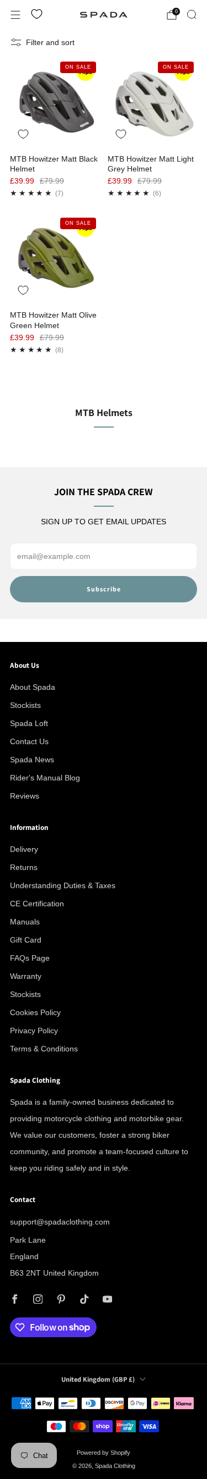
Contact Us (29, 741)
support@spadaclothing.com (60, 1221)
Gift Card (25, 939)
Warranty (25, 976)
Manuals (25, 921)
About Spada (32, 687)
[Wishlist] (36, 14)
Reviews (24, 795)
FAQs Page (30, 958)
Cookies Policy (35, 1012)
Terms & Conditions (44, 1048)
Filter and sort (50, 42)
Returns (24, 867)
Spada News (32, 759)
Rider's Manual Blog (45, 777)
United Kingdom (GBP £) (98, 1379)
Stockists (25, 705)
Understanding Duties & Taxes (62, 885)
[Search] (191, 14)
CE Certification (37, 903)
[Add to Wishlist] (23, 134)
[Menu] (15, 14)
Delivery (24, 849)
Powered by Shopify (103, 1452)
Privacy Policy (34, 1030)
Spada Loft (29, 723)
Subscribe (104, 589)
